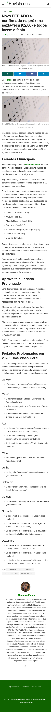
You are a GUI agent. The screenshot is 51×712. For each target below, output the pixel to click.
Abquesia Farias (11, 35)
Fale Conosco (36, 687)
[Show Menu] (3, 3)
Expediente (25, 687)
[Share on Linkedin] (43, 74)
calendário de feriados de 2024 (20, 570)
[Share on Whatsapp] (7, 74)
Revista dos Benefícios (17, 699)
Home (4, 11)
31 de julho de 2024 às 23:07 (31, 35)
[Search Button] (48, 3)
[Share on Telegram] (20, 74)
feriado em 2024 (27, 573)
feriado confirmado (10, 573)
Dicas (10, 11)
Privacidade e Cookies (25, 702)
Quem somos (14, 687)
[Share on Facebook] (32, 74)
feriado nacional (32, 164)
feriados (9, 79)
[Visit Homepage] (25, 3)
